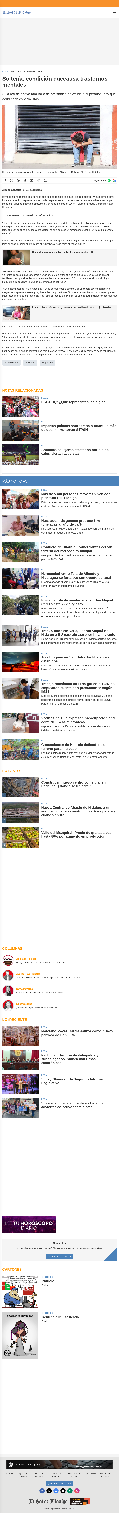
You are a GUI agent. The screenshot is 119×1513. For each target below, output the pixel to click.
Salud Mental (11, 362)
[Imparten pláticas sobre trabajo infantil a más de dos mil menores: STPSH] (20, 430)
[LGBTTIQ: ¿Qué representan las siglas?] (20, 406)
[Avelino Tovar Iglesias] (8, 975)
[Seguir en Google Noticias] (114, 180)
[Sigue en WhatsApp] (109, 180)
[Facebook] (4, 180)
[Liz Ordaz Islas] (8, 1005)
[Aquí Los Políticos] (8, 960)
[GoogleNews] (56, 1490)
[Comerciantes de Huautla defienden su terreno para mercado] (20, 750)
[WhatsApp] (18, 180)
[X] (11, 180)
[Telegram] (25, 180)
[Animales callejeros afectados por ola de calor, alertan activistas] (20, 454)
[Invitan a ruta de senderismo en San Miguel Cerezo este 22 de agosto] (20, 608)
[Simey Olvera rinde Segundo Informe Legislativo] (20, 1084)
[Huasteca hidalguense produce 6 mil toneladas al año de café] (20, 526)
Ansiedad (30, 362)
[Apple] (63, 1490)
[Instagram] (77, 1490)
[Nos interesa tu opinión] (59, 1464)
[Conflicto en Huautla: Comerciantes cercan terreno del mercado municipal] (20, 553)
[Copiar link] (38, 180)
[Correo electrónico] (31, 180)
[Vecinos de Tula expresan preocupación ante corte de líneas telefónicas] (20, 724)
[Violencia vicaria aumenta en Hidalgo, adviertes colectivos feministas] (20, 1108)
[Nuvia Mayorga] (8, 990)
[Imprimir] (45, 180)
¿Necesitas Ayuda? (59, 1483)
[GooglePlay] (70, 1490)
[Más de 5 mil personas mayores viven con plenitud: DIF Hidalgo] (20, 500)
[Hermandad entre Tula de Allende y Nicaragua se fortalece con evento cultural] (20, 579)
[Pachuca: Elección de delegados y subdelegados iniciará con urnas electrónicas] (20, 1060)
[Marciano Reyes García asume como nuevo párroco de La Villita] (20, 1036)
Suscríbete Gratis (59, 1256)
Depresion (47, 362)
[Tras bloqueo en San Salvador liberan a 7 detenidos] (20, 663)
